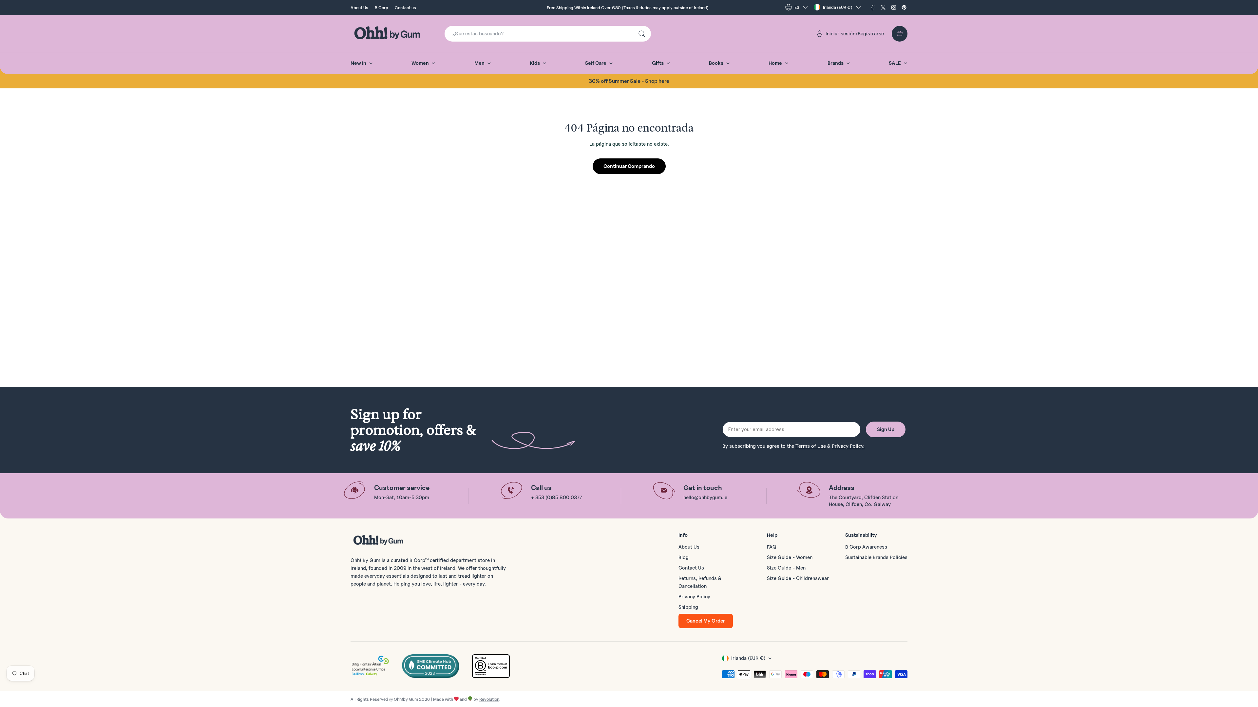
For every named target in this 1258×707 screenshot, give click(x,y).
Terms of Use (810, 446)
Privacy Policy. (848, 446)
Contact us (405, 7)
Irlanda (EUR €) (837, 7)
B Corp (381, 7)
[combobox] (548, 34)
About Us (359, 7)
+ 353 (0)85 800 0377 (556, 497)
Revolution (489, 699)
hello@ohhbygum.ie (705, 497)
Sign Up (885, 429)
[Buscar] (642, 34)
